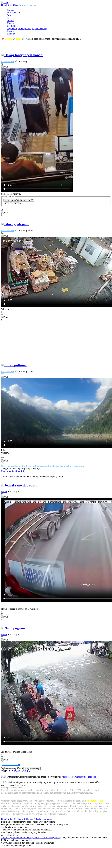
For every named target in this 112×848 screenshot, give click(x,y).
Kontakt (17, 819)
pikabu (4, 491)
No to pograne (15, 628)
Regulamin (6, 819)
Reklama (27, 819)
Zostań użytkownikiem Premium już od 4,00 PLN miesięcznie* (30, 837)
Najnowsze (12, 28)
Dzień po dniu (24, 28)
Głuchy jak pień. (16, 224)
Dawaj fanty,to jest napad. (23, 55)
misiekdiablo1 (7, 61)
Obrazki (10, 20)
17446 (17, 771)
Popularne (11, 26)
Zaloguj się (6, 471)
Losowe (10, 31)
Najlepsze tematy (39, 28)
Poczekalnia (12, 12)
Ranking (11, 33)
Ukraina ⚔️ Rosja (13, 39)
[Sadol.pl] (4, 2)
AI (8, 18)
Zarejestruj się (29, 5)
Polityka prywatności (43, 819)
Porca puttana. (15, 365)
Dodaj (4, 5)
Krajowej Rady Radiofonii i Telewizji (79, 777)
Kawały (10, 23)
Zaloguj (17, 5)
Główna (10, 10)
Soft (9, 15)
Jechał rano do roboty (20, 485)
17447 (10, 771)
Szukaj (10, 5)
